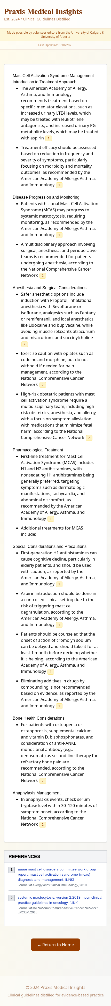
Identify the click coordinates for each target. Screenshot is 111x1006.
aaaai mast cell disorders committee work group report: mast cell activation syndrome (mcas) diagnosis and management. (57, 874)
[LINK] (69, 880)
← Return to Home (55, 945)
